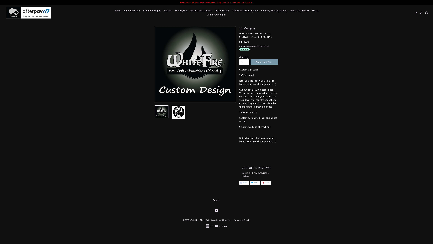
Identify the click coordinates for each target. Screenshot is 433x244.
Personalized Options (201, 10)
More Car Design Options (245, 10)
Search (216, 200)
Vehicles (168, 10)
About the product (299, 10)
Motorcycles (181, 10)
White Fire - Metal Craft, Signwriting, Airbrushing (210, 220)
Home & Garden (131, 10)
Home (117, 10)
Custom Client (222, 10)
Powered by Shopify (242, 220)
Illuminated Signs (216, 14)
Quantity (244, 57)
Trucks (315, 10)
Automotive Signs (152, 10)
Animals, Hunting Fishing (274, 10)
